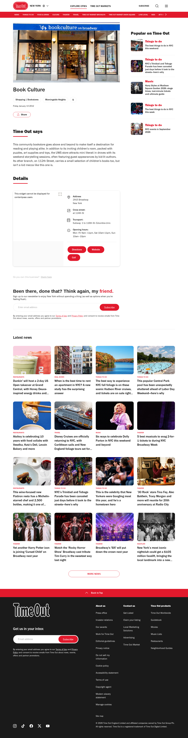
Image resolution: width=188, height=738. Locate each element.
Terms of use (102, 680)
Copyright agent (103, 687)
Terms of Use (61, 316)
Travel (76, 15)
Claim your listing (131, 620)
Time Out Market (131, 645)
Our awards (101, 627)
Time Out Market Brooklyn (93, 15)
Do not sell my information (103, 657)
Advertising (129, 638)
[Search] (157, 6)
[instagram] (15, 726)
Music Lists (156, 634)
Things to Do (28, 15)
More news (94, 574)
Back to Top (97, 593)
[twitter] (39, 726)
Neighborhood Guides (161, 648)
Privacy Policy (77, 316)
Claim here (46, 277)
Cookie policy (102, 666)
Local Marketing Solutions (131, 629)
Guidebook (156, 620)
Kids (153, 15)
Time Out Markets (100, 6)
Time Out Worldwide (161, 613)
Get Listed (128, 613)
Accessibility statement (107, 673)
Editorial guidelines (105, 641)
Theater (66, 15)
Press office (101, 613)
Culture (55, 15)
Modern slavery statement (103, 696)
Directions (77, 250)
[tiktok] (23, 726)
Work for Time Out (105, 634)
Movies (154, 627)
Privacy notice (102, 648)
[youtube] (47, 726)
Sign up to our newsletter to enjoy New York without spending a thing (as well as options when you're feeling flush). (63, 298)
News (16, 15)
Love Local (143, 15)
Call (74, 258)
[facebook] (31, 726)
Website (96, 250)
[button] (60, 194)
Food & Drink (43, 15)
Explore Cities (78, 6)
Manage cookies (104, 705)
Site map (99, 716)
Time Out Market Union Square (122, 15)
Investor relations (104, 620)
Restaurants (157, 641)
